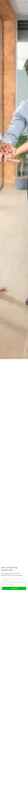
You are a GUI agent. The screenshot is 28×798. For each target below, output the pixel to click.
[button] (25, 2)
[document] (14, 399)
